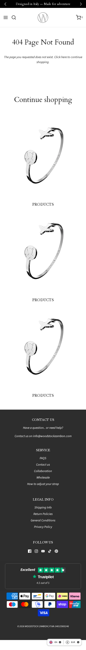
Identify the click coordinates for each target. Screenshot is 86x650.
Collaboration (43, 471)
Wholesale (43, 477)
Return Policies (43, 514)
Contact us (43, 464)
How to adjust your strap (43, 484)
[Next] (81, 4)
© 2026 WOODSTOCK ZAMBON (32, 626)
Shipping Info (43, 507)
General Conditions (43, 520)
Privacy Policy (43, 527)
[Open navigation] (5, 17)
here (64, 57)
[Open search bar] (15, 17)
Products (43, 204)
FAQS (43, 458)
